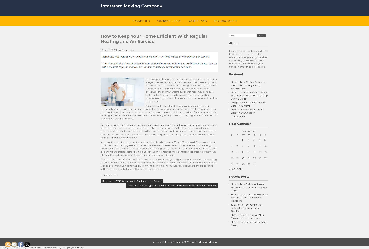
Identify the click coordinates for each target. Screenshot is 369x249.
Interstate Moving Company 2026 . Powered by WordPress (184, 242)
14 (237, 152)
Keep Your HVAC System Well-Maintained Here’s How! (132, 181)
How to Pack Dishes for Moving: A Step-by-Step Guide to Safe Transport (249, 197)
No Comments (125, 50)
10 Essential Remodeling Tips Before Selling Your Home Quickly (246, 207)
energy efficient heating (124, 137)
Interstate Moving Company (131, 6)
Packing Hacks (197, 21)
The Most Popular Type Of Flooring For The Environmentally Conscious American (172, 185)
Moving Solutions (169, 21)
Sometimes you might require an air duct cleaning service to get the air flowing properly (149, 125)
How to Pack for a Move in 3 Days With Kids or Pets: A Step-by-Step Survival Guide (249, 95)
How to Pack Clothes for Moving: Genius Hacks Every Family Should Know (249, 85)
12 (265, 146)
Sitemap (79, 247)
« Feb (232, 168)
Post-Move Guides (225, 21)
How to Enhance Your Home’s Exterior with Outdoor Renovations (247, 112)
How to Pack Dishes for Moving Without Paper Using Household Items (249, 187)
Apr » (240, 168)
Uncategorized (109, 175)
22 (243, 158)
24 (254, 158)
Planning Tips (141, 21)
